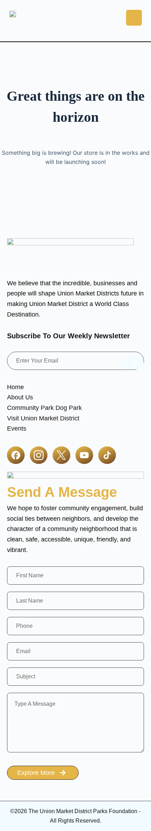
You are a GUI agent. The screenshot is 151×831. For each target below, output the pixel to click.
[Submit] (133, 362)
